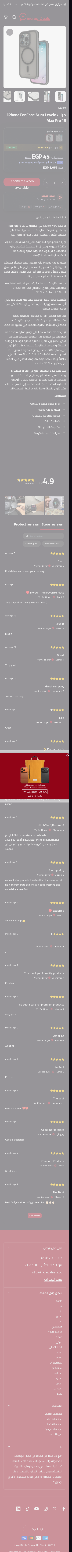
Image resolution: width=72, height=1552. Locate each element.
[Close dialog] (68, 755)
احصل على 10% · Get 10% (34, 791)
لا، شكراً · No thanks (35, 796)
